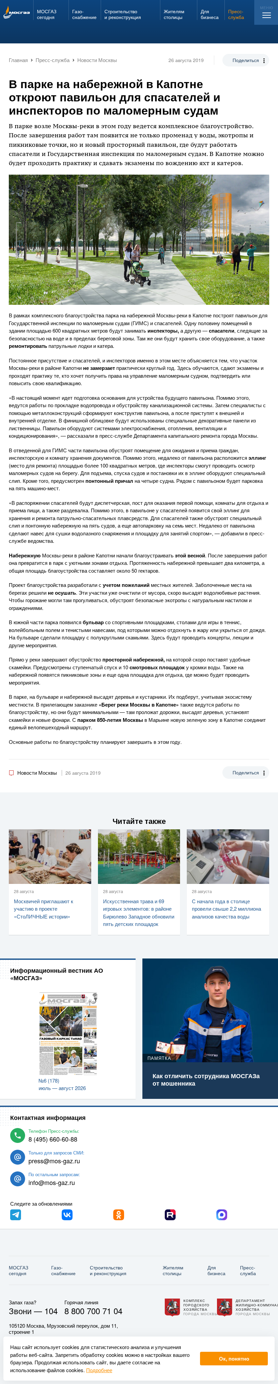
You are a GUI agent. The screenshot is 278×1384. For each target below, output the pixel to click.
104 (51, 1311)
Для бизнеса (216, 1270)
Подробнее (99, 1369)
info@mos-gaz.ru (51, 1182)
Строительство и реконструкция (108, 1270)
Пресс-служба (248, 1270)
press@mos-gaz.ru (54, 1160)
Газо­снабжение (63, 1270)
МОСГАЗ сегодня (18, 1270)
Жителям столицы (173, 1270)
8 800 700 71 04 (93, 1311)
